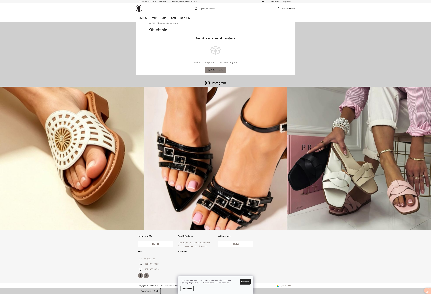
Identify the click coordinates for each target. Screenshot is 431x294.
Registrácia (287, 2)
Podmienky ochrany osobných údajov (184, 2)
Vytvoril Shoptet (286, 285)
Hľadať (235, 244)
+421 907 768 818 (152, 264)
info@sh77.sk (149, 259)
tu (228, 283)
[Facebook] (140, 275)
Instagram (218, 83)
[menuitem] (142, 18)
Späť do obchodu (215, 70)
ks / (155, 244)
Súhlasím (245, 282)
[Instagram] (146, 275)
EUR (262, 2)
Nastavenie (187, 288)
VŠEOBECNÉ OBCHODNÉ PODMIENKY (152, 2)
